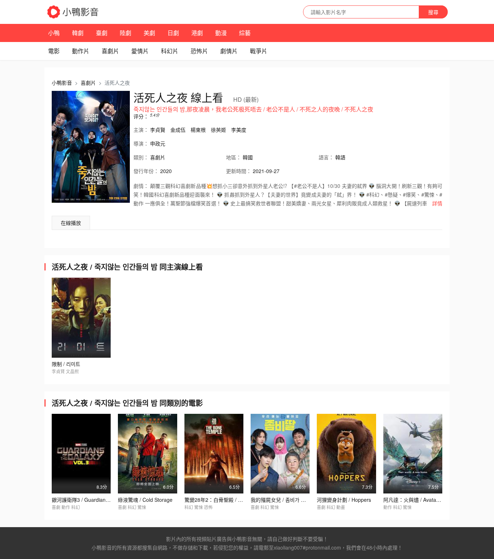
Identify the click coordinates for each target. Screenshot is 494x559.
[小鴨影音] (73, 11)
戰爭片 (258, 51)
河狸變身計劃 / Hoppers (344, 499)
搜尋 (433, 12)
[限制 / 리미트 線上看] (81, 317)
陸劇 (125, 33)
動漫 (221, 33)
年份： (146, 171)
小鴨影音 (62, 82)
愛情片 (140, 51)
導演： (141, 143)
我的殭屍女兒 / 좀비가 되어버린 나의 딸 (294, 499)
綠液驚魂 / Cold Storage (145, 499)
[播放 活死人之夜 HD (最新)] (91, 147)
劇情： (141, 185)
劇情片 (229, 51)
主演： (141, 129)
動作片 (80, 51)
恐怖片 (199, 51)
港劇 (197, 33)
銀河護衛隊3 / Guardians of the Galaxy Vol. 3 (103, 499)
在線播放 (71, 222)
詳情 (437, 203)
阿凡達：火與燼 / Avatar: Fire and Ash (426, 499)
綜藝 (245, 33)
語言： (326, 157)
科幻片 (169, 51)
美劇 (149, 33)
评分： (141, 116)
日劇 (173, 33)
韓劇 (78, 33)
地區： (233, 157)
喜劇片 (110, 51)
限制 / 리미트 (66, 363)
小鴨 (54, 33)
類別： (141, 157)
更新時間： (238, 171)
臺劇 (101, 33)
